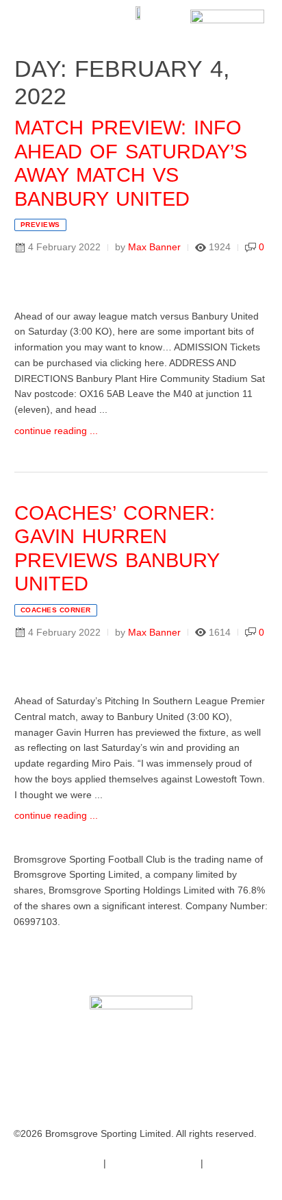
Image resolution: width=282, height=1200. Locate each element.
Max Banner (154, 246)
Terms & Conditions (56, 1162)
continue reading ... (56, 430)
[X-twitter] (68, 960)
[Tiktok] (179, 960)
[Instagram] (105, 960)
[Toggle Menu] (33, 21)
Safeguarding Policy (152, 1162)
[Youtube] (142, 960)
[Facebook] (31, 960)
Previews (40, 224)
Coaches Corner (56, 610)
